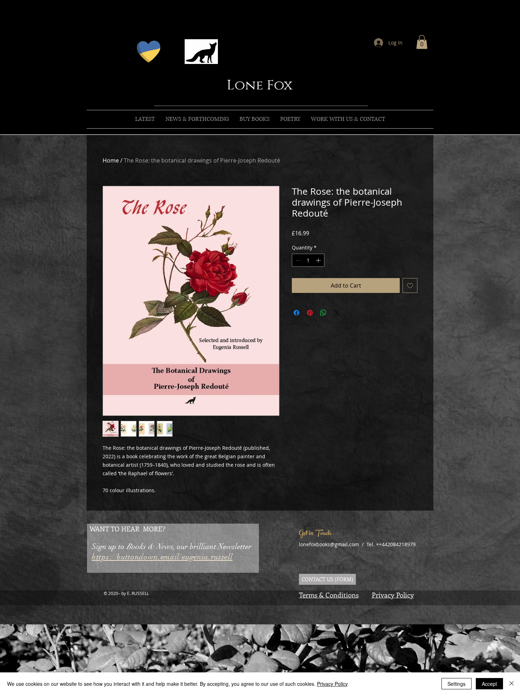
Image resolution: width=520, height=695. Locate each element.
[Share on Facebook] (296, 312)
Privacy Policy (393, 594)
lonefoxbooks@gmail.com (329, 544)
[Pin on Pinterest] (310, 312)
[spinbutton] (308, 260)
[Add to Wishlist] (410, 285)
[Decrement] (297, 260)
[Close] (511, 683)
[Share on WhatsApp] (323, 312)
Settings (456, 683)
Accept (489, 683)
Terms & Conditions (329, 594)
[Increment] (318, 260)
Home (111, 160)
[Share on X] (337, 312)
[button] (422, 42)
